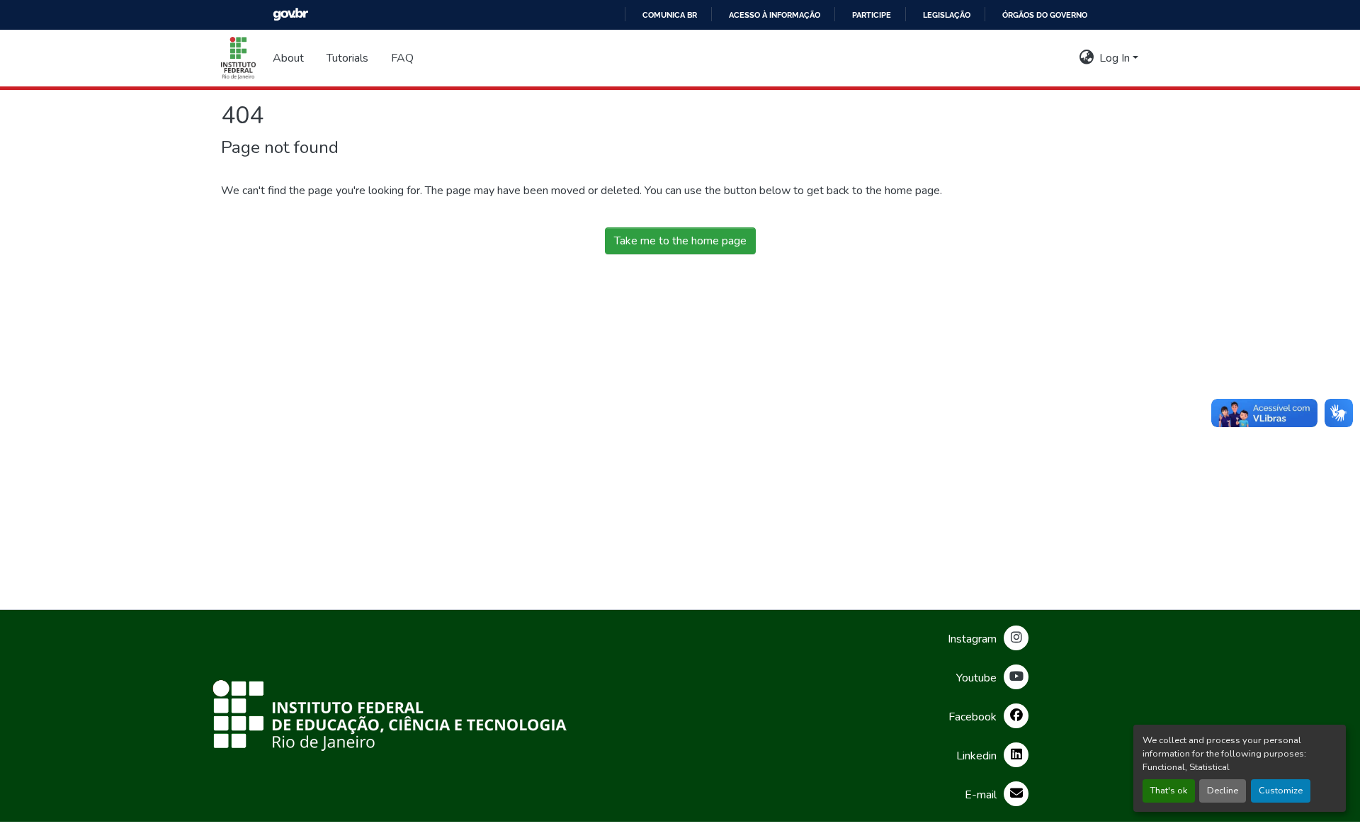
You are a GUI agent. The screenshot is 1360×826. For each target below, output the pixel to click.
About (288, 58)
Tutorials (347, 58)
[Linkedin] (1016, 754)
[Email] (1016, 793)
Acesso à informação (774, 15)
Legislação (946, 15)
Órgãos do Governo (1044, 15)
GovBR (290, 14)
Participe (871, 15)
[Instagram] (1016, 638)
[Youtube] (1016, 676)
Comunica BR (669, 15)
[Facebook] (1016, 715)
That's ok (1168, 790)
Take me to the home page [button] (680, 241)
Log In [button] (1116, 58)
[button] (238, 58)
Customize (1281, 790)
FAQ (402, 58)
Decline (1222, 790)
